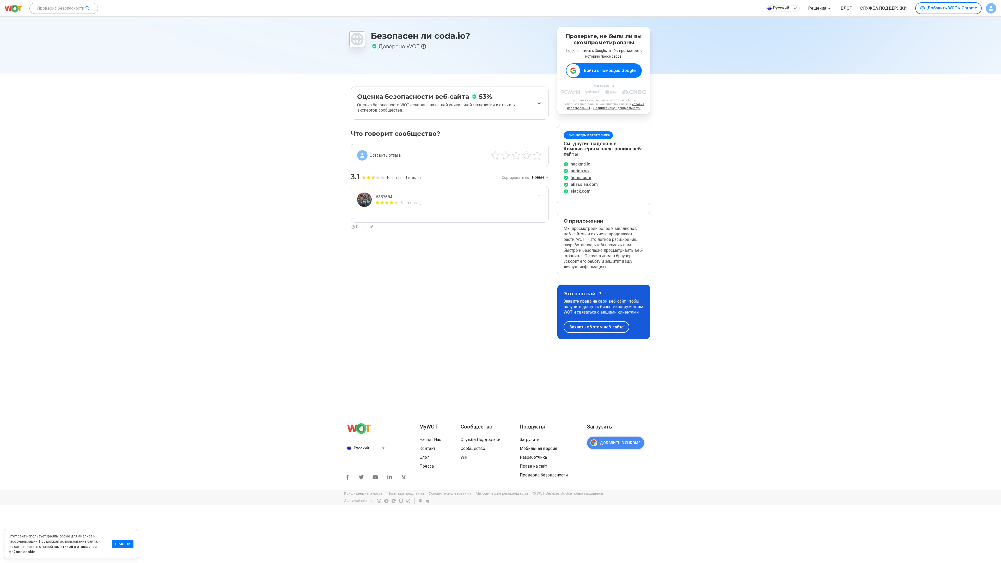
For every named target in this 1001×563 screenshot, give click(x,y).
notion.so (580, 170)
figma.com (581, 177)
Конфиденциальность (363, 493)
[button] (820, 8)
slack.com (580, 191)
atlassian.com (584, 184)
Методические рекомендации (502, 493)
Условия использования (450, 493)
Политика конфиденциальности (616, 108)
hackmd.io (580, 164)
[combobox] (63, 8)
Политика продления (406, 493)
